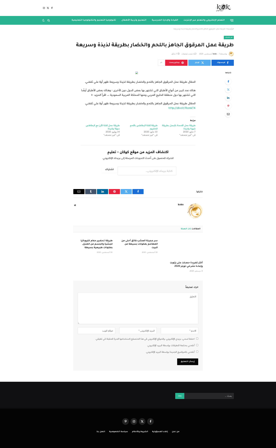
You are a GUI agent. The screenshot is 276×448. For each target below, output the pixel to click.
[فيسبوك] (228, 81)
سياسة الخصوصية (118, 432)
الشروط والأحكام (140, 432)
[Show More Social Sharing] (161, 63)
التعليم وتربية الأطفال (133, 20)
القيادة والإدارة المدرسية (165, 20)
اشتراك (109, 169)
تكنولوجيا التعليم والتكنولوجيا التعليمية (94, 20)
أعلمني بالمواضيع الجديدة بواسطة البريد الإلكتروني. (170, 351)
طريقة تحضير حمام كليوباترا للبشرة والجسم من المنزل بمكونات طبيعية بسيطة (97, 244)
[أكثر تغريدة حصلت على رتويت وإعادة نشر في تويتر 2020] (183, 248)
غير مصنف (229, 37)
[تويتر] (228, 89)
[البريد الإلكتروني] (228, 114)
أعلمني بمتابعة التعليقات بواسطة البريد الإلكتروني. (171, 345)
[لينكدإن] (228, 98)
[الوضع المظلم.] (43, 20)
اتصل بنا (101, 432)
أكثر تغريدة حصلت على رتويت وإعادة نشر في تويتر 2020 (186, 265)
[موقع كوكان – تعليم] (222, 8)
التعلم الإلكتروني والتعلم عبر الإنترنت (204, 20)
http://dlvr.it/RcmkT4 (182, 108)
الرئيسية (230, 29)
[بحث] (48, 20)
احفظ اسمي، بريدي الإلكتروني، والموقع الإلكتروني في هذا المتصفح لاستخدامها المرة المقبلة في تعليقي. (145, 338)
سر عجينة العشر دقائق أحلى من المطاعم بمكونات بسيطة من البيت (139, 244)
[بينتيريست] (228, 106)
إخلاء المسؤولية (160, 432)
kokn (215, 54)
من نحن (175, 432)
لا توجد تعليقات (187, 54)
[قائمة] (232, 20)
